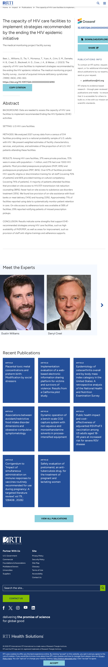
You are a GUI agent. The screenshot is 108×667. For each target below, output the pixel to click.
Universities (8, 570)
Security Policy (38, 559)
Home (5, 7)
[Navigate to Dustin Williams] (22, 302)
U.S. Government (10, 556)
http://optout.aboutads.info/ (65, 658)
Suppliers (7, 574)
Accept (57, 663)
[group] (23, 305)
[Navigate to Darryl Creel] (69, 302)
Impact (15, 7)
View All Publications (54, 518)
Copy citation (17, 87)
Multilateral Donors (10, 567)
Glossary (35, 567)
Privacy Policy (37, 556)
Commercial (8, 559)
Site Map (35, 563)
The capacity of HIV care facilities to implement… (55, 7)
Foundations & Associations (14, 563)
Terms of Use (37, 570)
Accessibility (37, 574)
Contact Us (36, 577)
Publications (27, 7)
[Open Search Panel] (98, 3)
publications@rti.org (93, 80)
